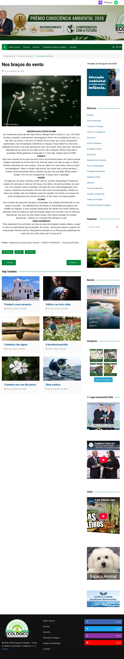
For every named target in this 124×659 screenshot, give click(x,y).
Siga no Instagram (103, 380)
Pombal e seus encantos (17, 304)
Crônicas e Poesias (95, 126)
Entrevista (91, 154)
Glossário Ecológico (51, 637)
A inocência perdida (57, 344)
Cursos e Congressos (96, 132)
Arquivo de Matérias (52, 643)
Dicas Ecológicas (94, 143)
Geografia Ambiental (96, 171)
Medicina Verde (93, 177)
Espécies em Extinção (96, 160)
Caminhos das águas (16, 344)
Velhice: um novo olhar (58, 304)
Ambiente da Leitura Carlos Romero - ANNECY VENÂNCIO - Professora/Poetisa (44, 242)
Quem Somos (14, 47)
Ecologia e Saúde (94, 149)
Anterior (10, 262)
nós (20, 252)
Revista (26, 47)
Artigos (90, 115)
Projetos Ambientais (96, 194)
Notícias (90, 182)
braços (9, 252)
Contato (73, 47)
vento (31, 252)
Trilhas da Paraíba (94, 199)
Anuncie (36, 47)
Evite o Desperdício (95, 165)
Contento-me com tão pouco (20, 384)
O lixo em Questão (95, 188)
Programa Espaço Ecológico (55, 47)
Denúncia (91, 137)
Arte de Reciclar (94, 120)
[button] (96, 355)
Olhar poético (53, 384)
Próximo (72, 262)
